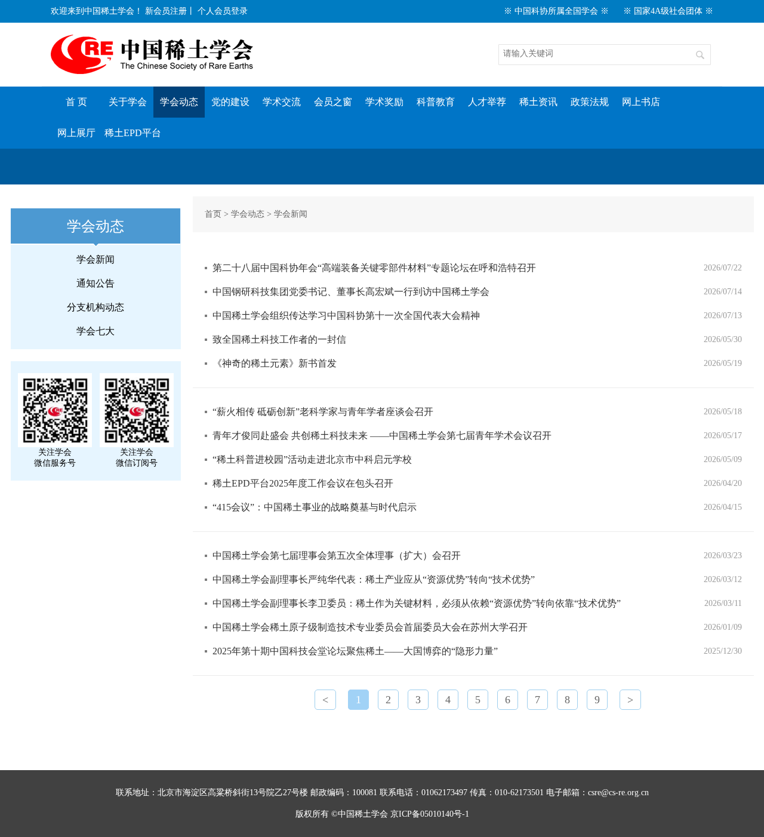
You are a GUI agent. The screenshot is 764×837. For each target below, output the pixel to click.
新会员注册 (166, 11)
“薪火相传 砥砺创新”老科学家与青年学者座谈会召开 (322, 412)
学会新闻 (95, 259)
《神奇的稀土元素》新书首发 (274, 363)
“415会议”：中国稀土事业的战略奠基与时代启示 (314, 507)
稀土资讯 (538, 102)
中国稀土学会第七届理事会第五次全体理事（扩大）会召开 (336, 555)
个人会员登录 (223, 11)
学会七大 (95, 331)
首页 (213, 214)
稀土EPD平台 (132, 133)
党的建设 (230, 102)
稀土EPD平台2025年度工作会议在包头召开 (302, 483)
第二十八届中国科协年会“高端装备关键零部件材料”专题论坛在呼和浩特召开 (374, 268)
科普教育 (436, 102)
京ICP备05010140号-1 (429, 814)
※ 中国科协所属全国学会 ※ (556, 11)
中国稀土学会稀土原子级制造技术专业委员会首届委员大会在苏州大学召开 (370, 627)
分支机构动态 (95, 307)
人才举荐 (487, 102)
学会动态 (179, 102)
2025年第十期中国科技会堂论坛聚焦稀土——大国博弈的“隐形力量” (355, 651)
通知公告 (95, 283)
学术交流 (282, 102)
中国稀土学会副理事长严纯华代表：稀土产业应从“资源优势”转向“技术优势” (373, 579)
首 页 (76, 102)
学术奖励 (384, 102)
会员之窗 (333, 102)
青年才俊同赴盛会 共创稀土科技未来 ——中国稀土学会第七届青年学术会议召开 (382, 435)
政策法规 (590, 102)
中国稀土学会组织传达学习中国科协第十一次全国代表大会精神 (346, 315)
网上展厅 (76, 133)
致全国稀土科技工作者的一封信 (279, 339)
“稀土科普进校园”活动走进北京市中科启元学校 (312, 459)
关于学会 (128, 102)
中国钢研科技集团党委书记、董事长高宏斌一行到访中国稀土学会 (350, 292)
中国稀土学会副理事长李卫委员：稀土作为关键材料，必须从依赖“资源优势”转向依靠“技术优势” (416, 603)
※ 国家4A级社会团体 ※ (668, 11)
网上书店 (641, 102)
